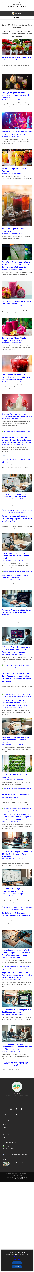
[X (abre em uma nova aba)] (9, 6)
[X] (5, 1109)
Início (4, 1124)
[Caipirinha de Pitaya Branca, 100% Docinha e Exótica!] (17, 298)
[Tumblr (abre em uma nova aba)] (19, 6)
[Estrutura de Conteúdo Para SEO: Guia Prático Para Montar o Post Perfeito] (17, 549)
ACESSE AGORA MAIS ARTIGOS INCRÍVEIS (17, 1064)
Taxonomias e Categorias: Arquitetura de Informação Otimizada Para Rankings (13, 891)
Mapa (4, 1137)
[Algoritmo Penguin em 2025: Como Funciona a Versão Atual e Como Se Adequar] (17, 606)
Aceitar (17, 1263)
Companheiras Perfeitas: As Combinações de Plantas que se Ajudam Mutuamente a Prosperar (16, 702)
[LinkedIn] (21, 1109)
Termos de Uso (22, 1173)
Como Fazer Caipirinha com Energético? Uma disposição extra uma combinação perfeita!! (16, 377)
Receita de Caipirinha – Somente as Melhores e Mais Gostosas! (17, 58)
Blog (4, 1128)
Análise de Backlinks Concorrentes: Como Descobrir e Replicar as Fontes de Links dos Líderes (17, 649)
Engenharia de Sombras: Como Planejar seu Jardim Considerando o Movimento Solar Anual (17, 975)
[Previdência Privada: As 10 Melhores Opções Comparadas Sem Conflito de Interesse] (17, 1041)
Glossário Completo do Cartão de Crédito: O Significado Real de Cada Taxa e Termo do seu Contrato (16, 952)
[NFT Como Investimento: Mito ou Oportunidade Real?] (17, 571)
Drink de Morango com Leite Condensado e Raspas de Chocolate (17, 415)
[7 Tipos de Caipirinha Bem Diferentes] (17, 225)
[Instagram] (16, 1109)
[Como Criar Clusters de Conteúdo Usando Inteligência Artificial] (17, 490)
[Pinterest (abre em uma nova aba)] (13, 6)
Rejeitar (17, 1266)
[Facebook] (11, 1109)
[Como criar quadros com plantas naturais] (17, 771)
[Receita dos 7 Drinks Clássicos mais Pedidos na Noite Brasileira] (17, 128)
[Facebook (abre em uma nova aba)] (11, 6)
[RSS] (21, 1114)
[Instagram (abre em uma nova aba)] (15, 6)
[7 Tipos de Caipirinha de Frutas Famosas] (17, 165)
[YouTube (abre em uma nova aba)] (23, 6)
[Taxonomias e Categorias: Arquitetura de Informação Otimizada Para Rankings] (17, 885)
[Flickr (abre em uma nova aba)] (21, 6)
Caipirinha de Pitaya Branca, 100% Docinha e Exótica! (16, 302)
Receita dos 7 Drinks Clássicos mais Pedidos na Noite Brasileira (17, 133)
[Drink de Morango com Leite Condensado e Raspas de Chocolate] (17, 410)
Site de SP (9, 1177)
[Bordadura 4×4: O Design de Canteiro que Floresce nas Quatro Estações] (17, 909)
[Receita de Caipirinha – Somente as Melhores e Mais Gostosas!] (17, 54)
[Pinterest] (27, 1109)
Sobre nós (6, 1134)
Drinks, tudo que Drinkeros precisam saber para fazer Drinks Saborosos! (16, 95)
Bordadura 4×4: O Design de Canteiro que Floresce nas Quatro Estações (16, 915)
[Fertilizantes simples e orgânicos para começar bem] (17, 791)
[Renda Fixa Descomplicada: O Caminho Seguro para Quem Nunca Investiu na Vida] (17, 512)
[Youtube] (16, 1114)
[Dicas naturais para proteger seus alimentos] (17, 456)
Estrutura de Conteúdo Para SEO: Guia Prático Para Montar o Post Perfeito (16, 555)
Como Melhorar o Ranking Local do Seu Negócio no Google (16, 1010)
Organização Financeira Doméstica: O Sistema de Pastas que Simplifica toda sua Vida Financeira (17, 816)
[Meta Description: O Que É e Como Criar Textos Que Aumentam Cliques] (17, 734)
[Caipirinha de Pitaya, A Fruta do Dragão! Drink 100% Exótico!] (17, 334)
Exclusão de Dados (17, 1175)
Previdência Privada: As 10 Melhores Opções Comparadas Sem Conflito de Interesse (17, 1046)
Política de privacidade (11, 1173)
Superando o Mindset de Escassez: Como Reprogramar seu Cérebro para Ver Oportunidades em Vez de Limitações (16, 677)
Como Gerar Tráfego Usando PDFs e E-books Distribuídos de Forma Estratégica (17, 854)
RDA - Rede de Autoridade (21, 1180)
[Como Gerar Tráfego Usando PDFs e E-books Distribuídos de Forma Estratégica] (17, 848)
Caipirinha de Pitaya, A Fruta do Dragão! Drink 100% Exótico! (15, 339)
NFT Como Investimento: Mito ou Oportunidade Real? (16, 576)
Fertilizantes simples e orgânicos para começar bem (16, 795)
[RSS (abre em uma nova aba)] (25, 6)
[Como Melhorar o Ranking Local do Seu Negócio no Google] (17, 1006)
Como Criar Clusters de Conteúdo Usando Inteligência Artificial (16, 495)
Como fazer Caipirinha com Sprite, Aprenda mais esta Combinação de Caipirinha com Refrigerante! (16, 264)
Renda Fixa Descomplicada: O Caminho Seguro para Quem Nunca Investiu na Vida (17, 518)
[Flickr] (5, 1114)
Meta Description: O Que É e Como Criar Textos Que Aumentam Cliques (16, 739)
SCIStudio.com (17, 1177)
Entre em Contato (8, 1131)
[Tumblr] (11, 1114)
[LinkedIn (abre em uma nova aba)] (17, 6)
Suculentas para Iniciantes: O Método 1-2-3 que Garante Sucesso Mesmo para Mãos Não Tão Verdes (16, 440)
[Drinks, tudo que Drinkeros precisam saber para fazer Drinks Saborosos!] (17, 89)
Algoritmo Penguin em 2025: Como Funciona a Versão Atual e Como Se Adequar (17, 612)
